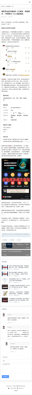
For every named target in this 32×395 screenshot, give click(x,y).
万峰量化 (10, 146)
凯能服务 (3, 79)
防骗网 (15, 390)
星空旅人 (10, 314)
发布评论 (5, 376)
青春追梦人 (12, 343)
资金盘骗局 (8, 6)
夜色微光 (10, 327)
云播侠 (3, 32)
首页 (3, 6)
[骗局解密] (5, 2)
